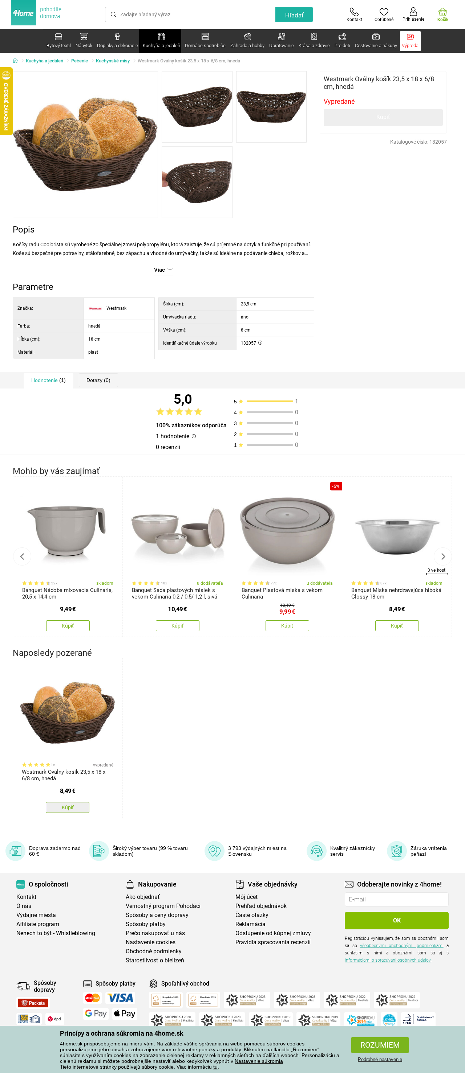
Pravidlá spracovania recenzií (273, 942)
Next (443, 556)
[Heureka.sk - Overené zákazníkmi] (389, 1020)
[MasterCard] (92, 998)
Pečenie (79, 60)
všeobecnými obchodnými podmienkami (402, 945)
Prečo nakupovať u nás (155, 933)
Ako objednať (143, 897)
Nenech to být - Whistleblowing (55, 933)
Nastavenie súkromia (259, 1061)
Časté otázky (251, 915)
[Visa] (120, 998)
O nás (23, 906)
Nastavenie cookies (150, 942)
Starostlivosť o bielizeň (155, 960)
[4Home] (18, 61)
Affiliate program (37, 924)
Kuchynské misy (113, 60)
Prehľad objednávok (261, 906)
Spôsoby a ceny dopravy (157, 915)
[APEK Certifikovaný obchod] (418, 1020)
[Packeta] (33, 1003)
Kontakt (26, 897)
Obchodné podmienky (154, 951)
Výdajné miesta (36, 915)
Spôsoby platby (146, 924)
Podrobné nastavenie (380, 1059)
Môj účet (246, 897)
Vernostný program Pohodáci (163, 906)
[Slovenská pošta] (29, 1019)
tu (215, 1067)
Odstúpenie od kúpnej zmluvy (273, 933)
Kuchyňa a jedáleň (44, 60)
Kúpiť (383, 117)
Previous (22, 556)
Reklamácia (250, 924)
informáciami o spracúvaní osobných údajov (387, 960)
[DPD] (54, 1019)
